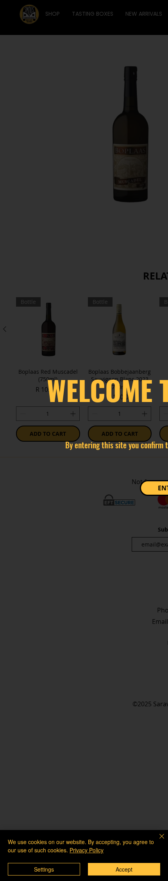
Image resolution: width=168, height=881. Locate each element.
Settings (44, 869)
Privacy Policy (87, 850)
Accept (124, 869)
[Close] (157, 841)
